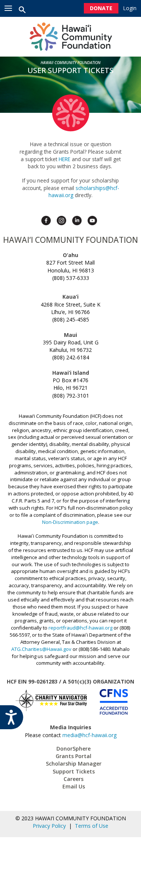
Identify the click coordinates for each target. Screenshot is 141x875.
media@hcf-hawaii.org (89, 735)
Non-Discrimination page (70, 522)
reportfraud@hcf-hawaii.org (80, 627)
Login (129, 8)
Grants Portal (73, 756)
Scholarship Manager (74, 763)
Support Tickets (74, 771)
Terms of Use (91, 825)
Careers (73, 778)
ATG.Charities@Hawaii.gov (41, 649)
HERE (64, 159)
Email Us (73, 786)
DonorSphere (73, 748)
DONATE (101, 8)
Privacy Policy (51, 825)
